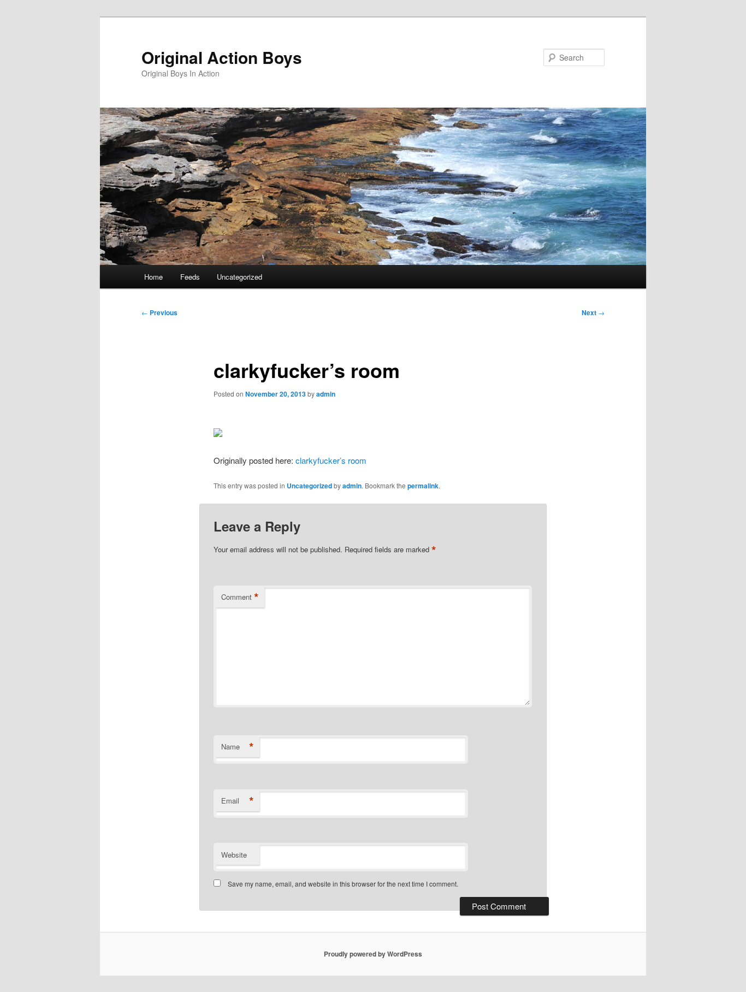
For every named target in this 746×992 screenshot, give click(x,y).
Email (237, 801)
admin (325, 394)
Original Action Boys (221, 57)
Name (237, 746)
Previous (159, 312)
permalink (423, 486)
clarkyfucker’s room (330, 460)
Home (153, 276)
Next (593, 312)
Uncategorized (239, 276)
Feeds (190, 276)
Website (234, 854)
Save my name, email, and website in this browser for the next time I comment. (343, 883)
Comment (240, 597)
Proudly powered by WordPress (373, 954)
